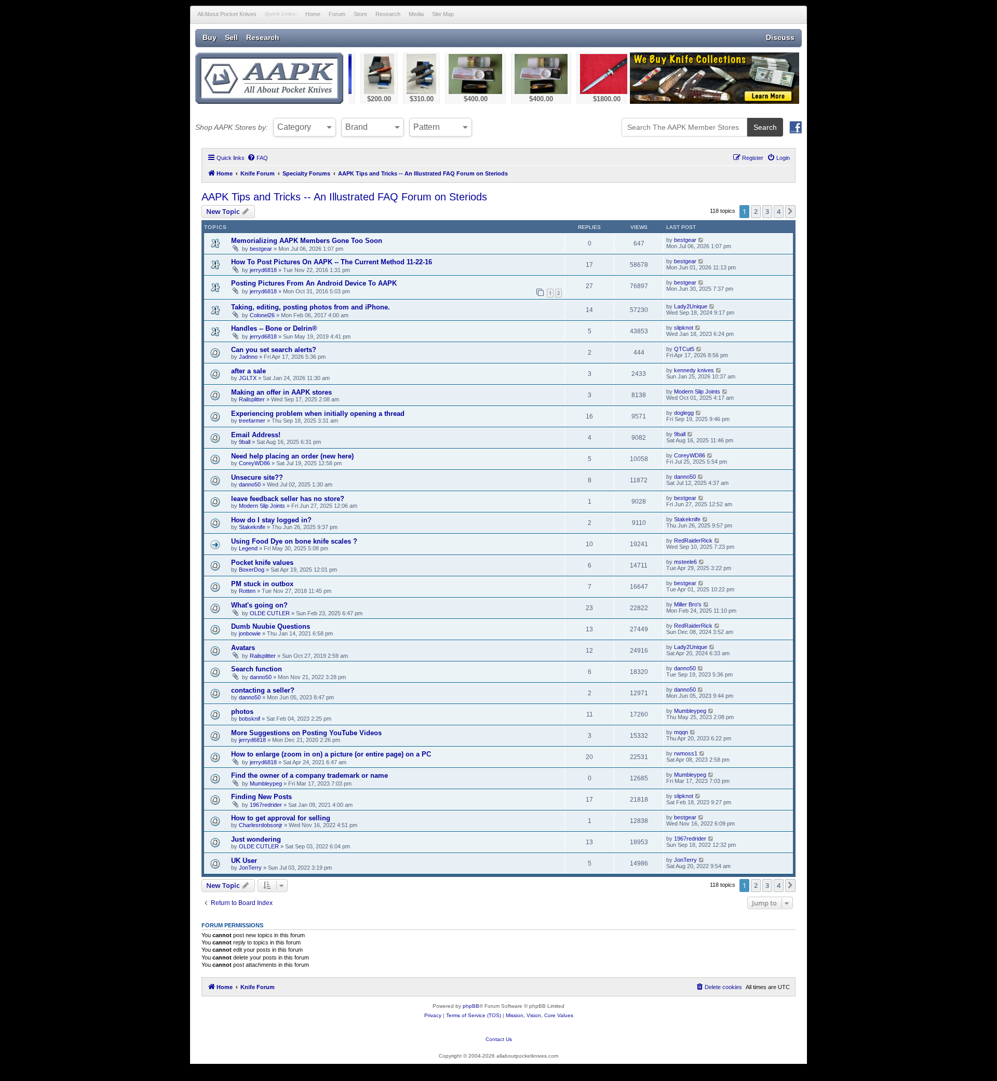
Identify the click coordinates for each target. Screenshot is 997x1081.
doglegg (684, 413)
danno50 (250, 484)
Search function (256, 669)
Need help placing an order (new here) (292, 456)
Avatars (243, 648)
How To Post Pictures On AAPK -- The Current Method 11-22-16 (331, 262)
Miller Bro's (688, 604)
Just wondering (256, 839)
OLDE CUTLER (270, 613)
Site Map (443, 14)
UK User (244, 860)
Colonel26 (262, 315)
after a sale (248, 371)
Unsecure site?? (257, 477)
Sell (231, 37)
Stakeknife (252, 527)
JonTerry (250, 867)
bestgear (261, 249)
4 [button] (778, 211)
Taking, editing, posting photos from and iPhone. (310, 307)
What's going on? (259, 605)
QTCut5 (684, 349)
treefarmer (252, 420)
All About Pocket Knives (227, 14)
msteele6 (685, 562)
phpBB (471, 1006)
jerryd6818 (263, 270)
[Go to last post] (701, 240)
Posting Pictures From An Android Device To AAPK (314, 283)
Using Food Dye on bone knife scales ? (294, 541)
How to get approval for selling (280, 818)
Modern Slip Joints (697, 391)
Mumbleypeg (690, 711)
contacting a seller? (262, 690)
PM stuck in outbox (262, 584)
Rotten (247, 591)
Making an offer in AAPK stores (281, 392)
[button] (790, 211)
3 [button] (767, 211)
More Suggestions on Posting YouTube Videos (306, 733)
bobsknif (249, 718)
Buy (210, 37)
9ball (244, 442)
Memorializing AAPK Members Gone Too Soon (306, 241)
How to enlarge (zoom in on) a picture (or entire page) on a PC (331, 754)
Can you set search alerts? (273, 350)
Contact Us (499, 1039)
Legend (248, 548)
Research (387, 14)
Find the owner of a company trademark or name (309, 775)
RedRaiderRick (693, 540)
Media (416, 14)
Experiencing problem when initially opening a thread (318, 413)
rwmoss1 (685, 753)
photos (242, 711)
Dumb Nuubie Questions (270, 626)
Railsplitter (252, 399)
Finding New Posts (261, 797)
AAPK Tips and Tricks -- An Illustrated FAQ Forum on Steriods (344, 196)
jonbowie (250, 633)
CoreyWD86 (254, 463)
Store (360, 14)
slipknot (683, 328)
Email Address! (255, 435)
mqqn (681, 732)
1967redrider (266, 805)
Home (312, 14)
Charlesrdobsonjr (260, 825)
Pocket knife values (262, 562)
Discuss (780, 37)
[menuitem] (257, 158)
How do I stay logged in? (271, 520)
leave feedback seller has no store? (287, 499)
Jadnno (248, 357)
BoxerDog (251, 569)
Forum (337, 14)
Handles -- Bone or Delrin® (274, 328)
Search (765, 127)
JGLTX (248, 378)
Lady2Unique (690, 306)
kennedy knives (694, 370)
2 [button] (756, 211)
